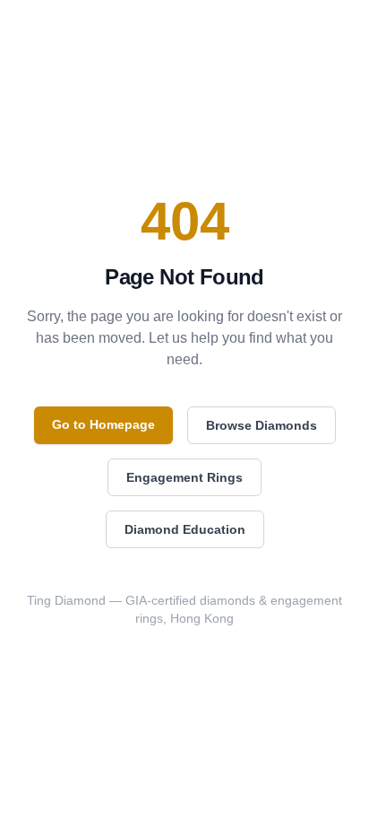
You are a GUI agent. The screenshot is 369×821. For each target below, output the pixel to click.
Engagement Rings (184, 477)
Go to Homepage (103, 424)
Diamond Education (184, 529)
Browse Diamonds (261, 425)
